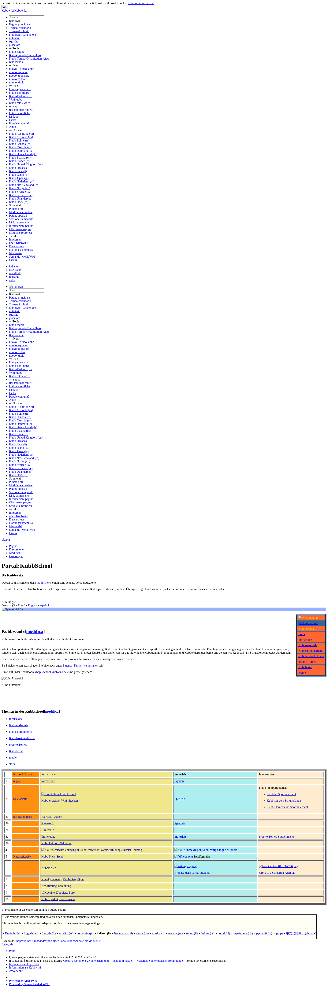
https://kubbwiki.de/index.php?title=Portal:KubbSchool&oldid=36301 (58, 941)
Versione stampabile (21, 219)
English (32, 605)
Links (12, 120)
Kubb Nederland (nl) (21, 181)
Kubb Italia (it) (18, 171)
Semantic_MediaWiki (22, 256)
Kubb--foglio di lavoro (219, 849)
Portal (12, 950)
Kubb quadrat (49, 899)
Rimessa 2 (47, 830)
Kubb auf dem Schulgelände (284, 800)
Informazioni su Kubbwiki (25, 967)
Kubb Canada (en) (20, 143)
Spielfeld (179, 798)
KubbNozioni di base (311, 656)
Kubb (307, 645)
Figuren (179, 781)
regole (302, 672)
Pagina (13, 546)
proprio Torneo (307, 661)
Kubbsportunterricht (310, 650)
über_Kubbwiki (18, 242)
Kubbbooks (305, 667)
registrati (14, 276)
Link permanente (19, 222)
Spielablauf (20, 798)
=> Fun (13, 85)
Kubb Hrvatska (18, 167)
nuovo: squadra (18, 72)
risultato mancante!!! (21, 109)
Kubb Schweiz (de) (20, 195)
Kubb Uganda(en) (20, 198)
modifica (34, 631)
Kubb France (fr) (19, 161)
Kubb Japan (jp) (18, 178)
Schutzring (64, 886)
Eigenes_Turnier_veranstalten (80, 665)
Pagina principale (19, 24)
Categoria (7, 944)
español (44, 605)
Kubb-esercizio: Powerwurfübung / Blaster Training (111, 849)
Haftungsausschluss (21, 249)
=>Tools (14, 48)
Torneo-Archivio (19, 31)
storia (301, 634)
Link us (13, 116)
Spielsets (179, 823)
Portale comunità (19, 123)
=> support (15, 106)
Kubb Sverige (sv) (20, 191)
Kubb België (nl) (19, 140)
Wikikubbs (15, 99)
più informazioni (308, 623)
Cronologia (16, 556)
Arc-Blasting (49, 886)
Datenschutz (16, 246)
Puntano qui (16, 208)
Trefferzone (48, 836)
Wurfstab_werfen (51, 816)
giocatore (14, 44)
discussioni (15, 269)
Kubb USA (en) (18, 202)
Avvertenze (16, 970)
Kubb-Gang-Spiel (73, 879)
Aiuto (12, 126)
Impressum (15, 239)
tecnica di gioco (22, 816)
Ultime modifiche (19, 113)
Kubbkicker (48, 868)
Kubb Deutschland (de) (23, 154)
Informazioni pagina (21, 225)
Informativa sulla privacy (24, 964)
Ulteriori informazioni (141, 3)
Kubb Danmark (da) (21, 150)
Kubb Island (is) (18, 174)
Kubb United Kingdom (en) (26, 164)
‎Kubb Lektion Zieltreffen (56, 843)
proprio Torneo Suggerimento (277, 836)
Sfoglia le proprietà (20, 232)
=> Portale (15, 130)
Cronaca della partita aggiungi (192, 872)
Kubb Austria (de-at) (21, 133)
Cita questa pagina (20, 229)
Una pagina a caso (20, 89)
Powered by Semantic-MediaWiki (29, 984)
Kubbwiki (15, 21)
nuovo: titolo (16, 82)
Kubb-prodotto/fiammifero (25, 55)
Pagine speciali (18, 215)
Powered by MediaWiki (23, 980)
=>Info (13, 236)
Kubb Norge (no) (19, 188)
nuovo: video (17, 79)
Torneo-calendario (20, 27)
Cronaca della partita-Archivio (277, 872)
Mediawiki (15, 253)
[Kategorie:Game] (278, 866)
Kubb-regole (16, 51)
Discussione (16, 549)
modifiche (43, 582)
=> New (14, 65)
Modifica (14, 552)
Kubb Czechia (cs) (20, 147)
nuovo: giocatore (19, 75)
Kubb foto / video (19, 103)
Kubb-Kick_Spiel (52, 856)
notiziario (14, 38)
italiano (13, 266)
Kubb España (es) (20, 157)
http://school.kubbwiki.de (51, 672)
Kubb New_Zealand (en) (24, 184)
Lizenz (13, 260)
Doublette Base (65, 892)
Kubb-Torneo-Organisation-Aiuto (29, 58)
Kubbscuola (16, 62)
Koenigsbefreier (51, 879)
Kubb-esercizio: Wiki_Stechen (59, 800)
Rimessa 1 (47, 823)
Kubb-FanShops (19, 92)
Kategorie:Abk (22, 856)
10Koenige (48, 892)
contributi (14, 273)
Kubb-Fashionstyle (20, 96)
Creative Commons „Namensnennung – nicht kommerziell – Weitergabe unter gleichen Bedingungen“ (124, 960)
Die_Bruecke (67, 899)
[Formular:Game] (185, 866)
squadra (13, 41)
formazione (305, 639)
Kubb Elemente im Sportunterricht (287, 807)
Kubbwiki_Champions (22, 34)
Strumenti (15, 205)
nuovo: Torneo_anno (21, 68)
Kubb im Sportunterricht (281, 794)
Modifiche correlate (20, 212)
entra (12, 280)
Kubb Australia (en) (21, 137)
